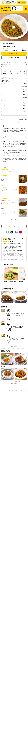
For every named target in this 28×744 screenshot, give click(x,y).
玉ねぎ (2, 89)
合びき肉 (3, 83)
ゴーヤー (3, 86)
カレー (19, 390)
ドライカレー (25, 390)
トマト (2, 97)
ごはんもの (7, 390)
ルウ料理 (13, 390)
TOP (2, 390)
